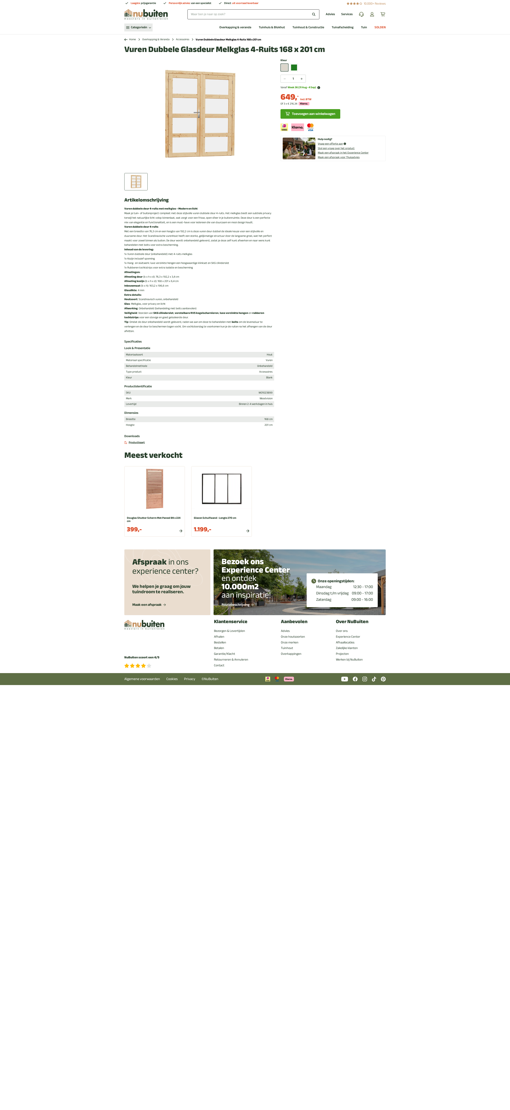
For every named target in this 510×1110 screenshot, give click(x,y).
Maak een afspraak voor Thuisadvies (339, 157)
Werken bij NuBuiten (349, 660)
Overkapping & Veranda (156, 39)
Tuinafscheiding (342, 27)
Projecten (342, 654)
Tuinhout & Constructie (308, 27)
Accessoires (182, 39)
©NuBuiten (210, 679)
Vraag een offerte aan (330, 144)
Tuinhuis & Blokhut (272, 27)
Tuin (364, 27)
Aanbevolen (294, 621)
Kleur (283, 60)
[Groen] (294, 67)
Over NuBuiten (352, 621)
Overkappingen (291, 654)
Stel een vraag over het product (336, 148)
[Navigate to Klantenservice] (361, 14)
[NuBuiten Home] (146, 14)
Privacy (189, 679)
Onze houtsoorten (293, 637)
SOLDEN (380, 27)
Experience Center (348, 637)
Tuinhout (287, 648)
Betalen (219, 648)
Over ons (342, 631)
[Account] (372, 14)
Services (347, 14)
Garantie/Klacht (224, 654)
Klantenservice (230, 621)
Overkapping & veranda (235, 27)
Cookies (172, 679)
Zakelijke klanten (347, 648)
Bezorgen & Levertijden (229, 631)
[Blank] (284, 67)
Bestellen (220, 642)
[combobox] (253, 14)
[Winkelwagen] (383, 14)
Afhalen (219, 637)
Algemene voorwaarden (142, 679)
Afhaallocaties (345, 642)
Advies (330, 14)
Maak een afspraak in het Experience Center (343, 152)
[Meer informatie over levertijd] (318, 87)
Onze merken (289, 642)
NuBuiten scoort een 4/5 (141, 657)
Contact (219, 665)
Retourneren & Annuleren (231, 660)
